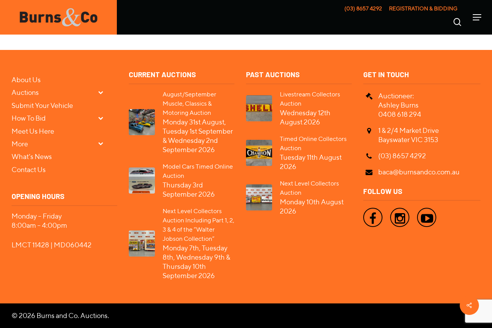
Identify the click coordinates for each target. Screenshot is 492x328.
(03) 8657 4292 (363, 8)
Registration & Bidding (423, 8)
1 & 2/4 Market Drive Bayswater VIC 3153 (408, 135)
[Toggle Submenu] (103, 92)
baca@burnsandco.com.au (419, 172)
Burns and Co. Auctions (72, 315)
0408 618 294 (399, 114)
